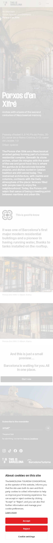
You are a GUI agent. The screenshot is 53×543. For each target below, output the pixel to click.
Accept (26, 520)
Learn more (10, 512)
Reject (26, 528)
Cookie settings (26, 536)
